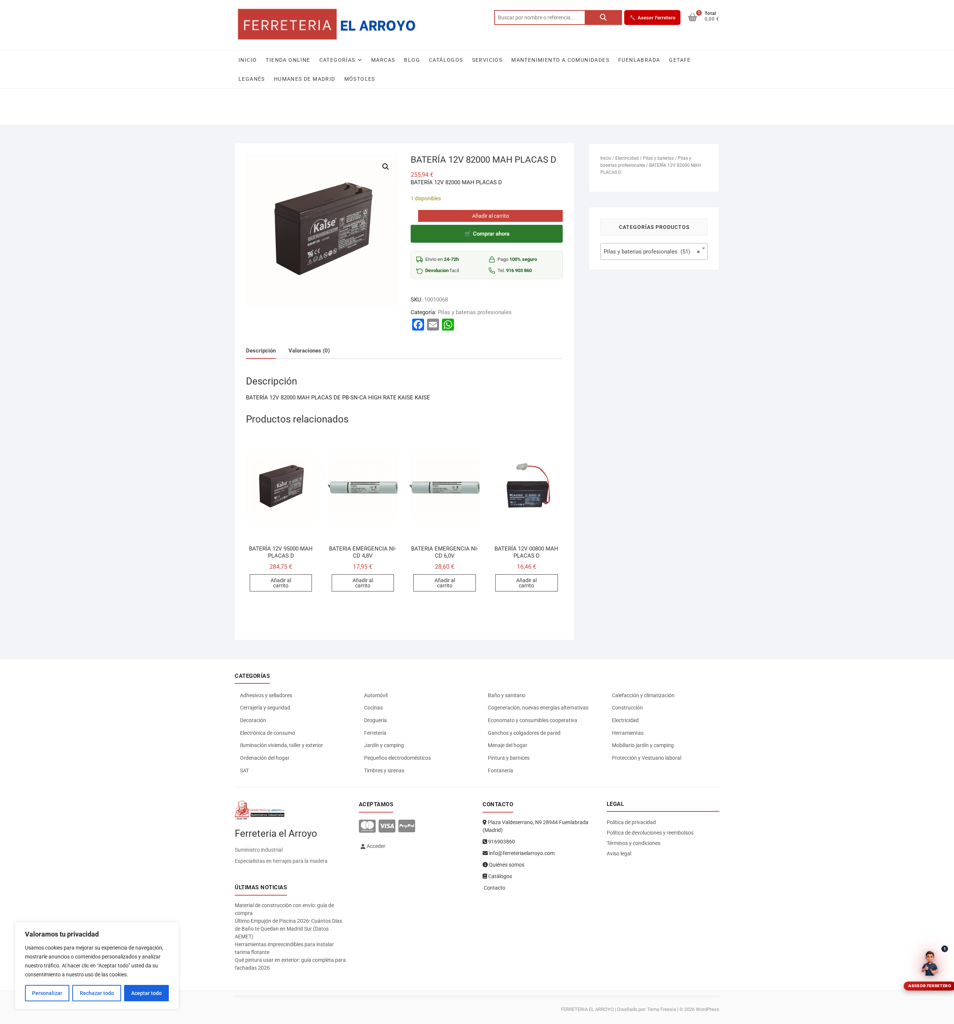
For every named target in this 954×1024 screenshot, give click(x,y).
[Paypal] (406, 826)
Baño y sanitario (506, 695)
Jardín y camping (384, 745)
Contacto (494, 888)
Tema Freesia (661, 1009)
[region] (97, 965)
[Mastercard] (367, 826)
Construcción (627, 708)
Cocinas (373, 708)
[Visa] (387, 826)
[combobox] (654, 251)
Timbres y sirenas (384, 770)
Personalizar (47, 993)
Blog (412, 60)
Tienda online (288, 60)
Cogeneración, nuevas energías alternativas (538, 708)
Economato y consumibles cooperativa (532, 720)
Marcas (383, 60)
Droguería (375, 720)
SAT (244, 770)
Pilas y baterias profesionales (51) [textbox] (652, 251)
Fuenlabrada (639, 60)
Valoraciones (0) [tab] (309, 350)
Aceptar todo (146, 993)
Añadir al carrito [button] (281, 582)
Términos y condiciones (633, 843)
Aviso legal (619, 853)
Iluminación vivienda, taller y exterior (281, 745)
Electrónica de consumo (267, 733)
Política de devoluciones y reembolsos (650, 833)
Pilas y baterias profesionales (475, 312)
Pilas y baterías (658, 158)
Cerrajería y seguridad (265, 708)
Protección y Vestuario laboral (646, 758)
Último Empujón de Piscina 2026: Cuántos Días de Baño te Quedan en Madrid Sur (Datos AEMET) (288, 929)
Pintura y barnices (509, 758)
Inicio (247, 60)
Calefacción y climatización (643, 695)
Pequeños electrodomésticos (397, 758)
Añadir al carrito (490, 216)
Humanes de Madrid (304, 79)
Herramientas (628, 733)
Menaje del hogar (507, 745)
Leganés (251, 79)
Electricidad (627, 158)
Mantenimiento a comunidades (560, 60)
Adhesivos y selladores (266, 695)
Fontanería (500, 770)
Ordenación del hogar (265, 758)
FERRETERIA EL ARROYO (587, 1009)
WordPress (707, 1009)
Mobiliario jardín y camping (643, 745)
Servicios (487, 60)
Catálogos (446, 60)
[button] (385, 166)
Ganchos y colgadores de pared (524, 733)
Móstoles (359, 79)
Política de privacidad (631, 822)
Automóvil (376, 695)
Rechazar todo (97, 993)
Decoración (253, 720)
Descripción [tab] (261, 350)
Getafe (680, 60)
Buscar (603, 17)
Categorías (337, 60)
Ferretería (375, 733)
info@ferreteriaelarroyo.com (521, 853)
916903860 (501, 842)
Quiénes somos (506, 865)
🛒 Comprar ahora (486, 233)
